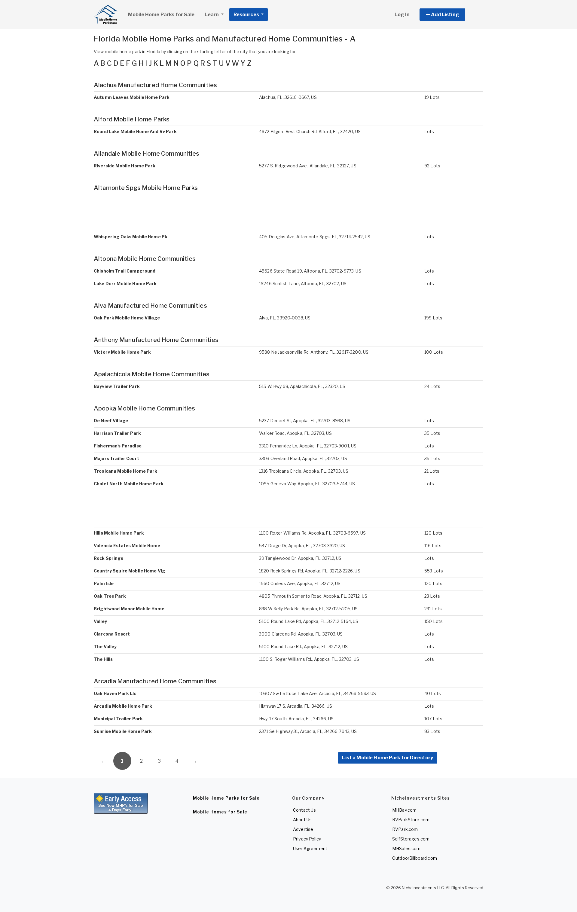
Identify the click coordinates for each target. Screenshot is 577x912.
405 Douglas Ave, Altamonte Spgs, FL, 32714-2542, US (314, 236)
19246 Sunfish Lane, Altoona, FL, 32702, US (303, 283)
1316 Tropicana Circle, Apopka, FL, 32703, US (303, 471)
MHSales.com (406, 848)
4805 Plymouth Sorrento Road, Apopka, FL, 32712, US (313, 596)
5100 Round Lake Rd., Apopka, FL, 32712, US (303, 646)
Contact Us (304, 810)
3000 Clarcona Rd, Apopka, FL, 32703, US (301, 633)
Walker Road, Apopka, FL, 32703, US (295, 433)
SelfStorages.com (410, 838)
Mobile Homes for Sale (220, 811)
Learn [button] (212, 14)
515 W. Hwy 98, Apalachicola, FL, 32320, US (302, 386)
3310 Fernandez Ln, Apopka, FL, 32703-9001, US (307, 445)
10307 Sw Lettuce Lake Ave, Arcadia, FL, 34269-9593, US (317, 693)
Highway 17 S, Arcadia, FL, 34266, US (295, 706)
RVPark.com (405, 829)
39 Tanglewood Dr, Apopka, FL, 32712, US (300, 558)
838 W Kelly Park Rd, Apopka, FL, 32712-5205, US (308, 608)
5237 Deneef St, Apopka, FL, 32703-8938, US (304, 420)
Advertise (303, 829)
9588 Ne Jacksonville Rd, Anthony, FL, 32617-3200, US (313, 352)
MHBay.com (404, 810)
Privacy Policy (307, 838)
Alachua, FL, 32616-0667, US (288, 97)
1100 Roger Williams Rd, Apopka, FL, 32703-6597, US (312, 532)
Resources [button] (247, 14)
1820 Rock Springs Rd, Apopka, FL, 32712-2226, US (309, 570)
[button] (449, 14)
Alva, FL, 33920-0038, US (284, 317)
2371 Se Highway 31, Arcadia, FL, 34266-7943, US (308, 731)
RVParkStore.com (410, 819)
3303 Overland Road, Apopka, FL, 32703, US (303, 458)
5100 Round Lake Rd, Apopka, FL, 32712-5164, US (308, 621)
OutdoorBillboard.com (414, 858)
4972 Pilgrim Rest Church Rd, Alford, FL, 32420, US (310, 131)
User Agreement (310, 848)
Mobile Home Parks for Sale (161, 14)
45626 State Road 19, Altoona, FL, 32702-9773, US (310, 270)
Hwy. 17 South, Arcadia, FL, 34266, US (296, 718)
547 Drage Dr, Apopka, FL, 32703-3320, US (302, 545)
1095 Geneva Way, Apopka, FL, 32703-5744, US (307, 483)
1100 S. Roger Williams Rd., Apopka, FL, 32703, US (309, 659)
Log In (402, 14)
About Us (302, 819)
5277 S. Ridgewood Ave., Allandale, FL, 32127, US (307, 165)
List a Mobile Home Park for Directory (387, 758)
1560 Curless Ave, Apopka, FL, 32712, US (299, 583)
